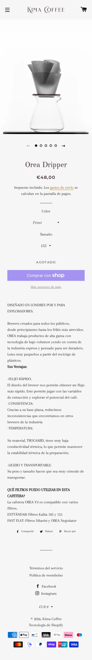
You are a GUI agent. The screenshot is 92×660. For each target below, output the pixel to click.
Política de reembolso (46, 575)
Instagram (48, 593)
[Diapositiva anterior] (28, 145)
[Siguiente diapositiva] (63, 145)
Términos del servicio (46, 568)
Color (46, 211)
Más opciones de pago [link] (46, 287)
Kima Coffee (52, 619)
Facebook (48, 586)
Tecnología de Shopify (46, 625)
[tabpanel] (46, 76)
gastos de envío (62, 187)
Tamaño (46, 234)
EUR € (44, 607)
